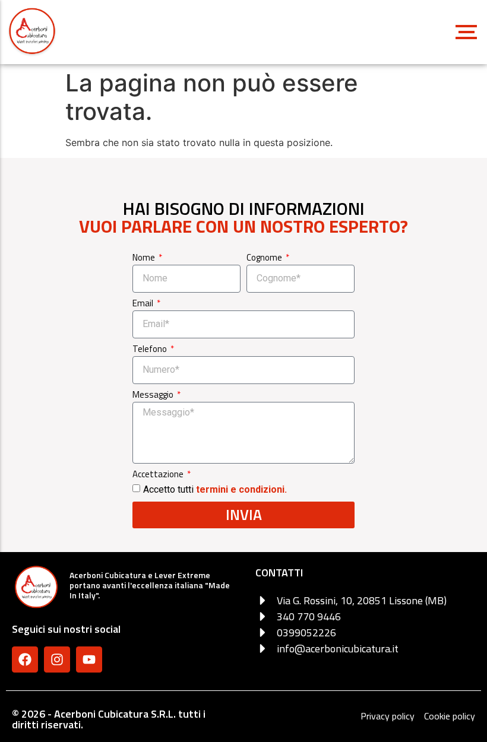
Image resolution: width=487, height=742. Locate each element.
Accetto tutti (215, 488)
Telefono (150, 350)
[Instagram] (57, 659)
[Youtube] (89, 659)
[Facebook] (25, 659)
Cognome (265, 258)
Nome (144, 258)
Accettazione (158, 475)
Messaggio (153, 395)
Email (143, 304)
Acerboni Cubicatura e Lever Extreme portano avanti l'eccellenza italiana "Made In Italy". (149, 585)
